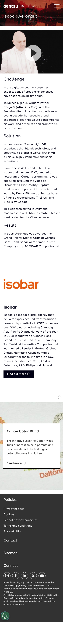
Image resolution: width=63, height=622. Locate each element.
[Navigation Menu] (56, 6)
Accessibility (12, 531)
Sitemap (11, 553)
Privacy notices (14, 509)
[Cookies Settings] (5, 615)
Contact (10, 540)
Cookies (9, 514)
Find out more (17, 374)
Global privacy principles (20, 520)
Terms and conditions (18, 525)
